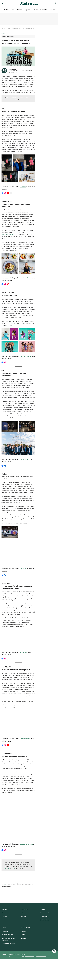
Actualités (6, 10)
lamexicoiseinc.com (26, 844)
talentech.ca (24, 459)
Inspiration (27, 10)
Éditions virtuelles (45, 913)
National (52, 10)
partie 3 (29, 98)
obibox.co (23, 568)
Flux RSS (23, 916)
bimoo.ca (23, 187)
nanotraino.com (25, 738)
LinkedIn (23, 938)
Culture (19, 10)
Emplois (4, 913)
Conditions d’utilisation (8, 943)
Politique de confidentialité (28, 956)
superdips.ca (24, 652)
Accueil (3, 28)
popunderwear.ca (25, 356)
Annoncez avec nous (7, 934)
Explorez (8, 28)
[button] (2, 3)
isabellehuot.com (25, 278)
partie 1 (22, 98)
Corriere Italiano (44, 920)
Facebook (23, 931)
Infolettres (24, 913)
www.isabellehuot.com (8, 234)
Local (13, 10)
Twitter (23, 934)
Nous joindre (5, 931)
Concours (4, 916)
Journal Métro (44, 916)
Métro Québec (12, 69)
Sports (36, 10)
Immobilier (43, 10)
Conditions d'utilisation (41, 956)
